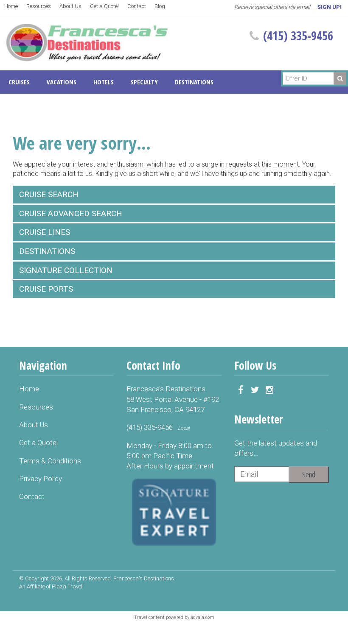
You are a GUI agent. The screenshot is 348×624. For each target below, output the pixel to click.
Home (11, 6)
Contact (136, 6)
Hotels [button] (103, 82)
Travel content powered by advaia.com (174, 617)
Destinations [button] (194, 82)
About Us (70, 6)
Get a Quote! (104, 6)
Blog (159, 6)
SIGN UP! (329, 7)
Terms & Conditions (50, 461)
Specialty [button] (144, 82)
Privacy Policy (40, 478)
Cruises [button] (19, 82)
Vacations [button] (61, 82)
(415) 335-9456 (298, 36)
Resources (38, 6)
